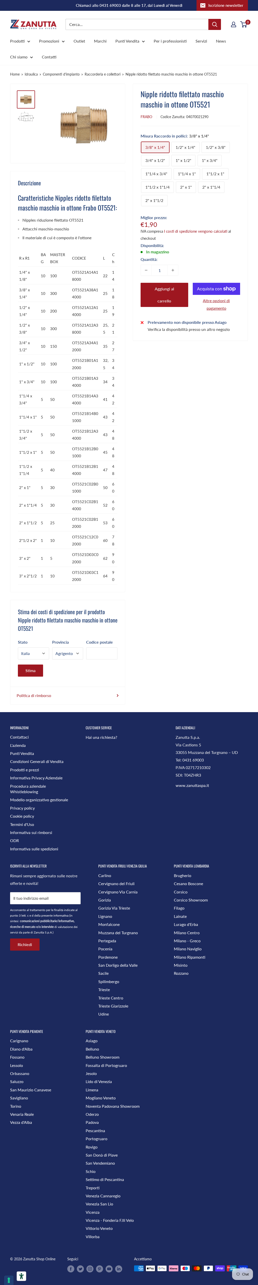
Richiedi (25, 944)
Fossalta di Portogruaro (106, 1065)
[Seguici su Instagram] (89, 1268)
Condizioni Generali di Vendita (36, 761)
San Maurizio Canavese (30, 1089)
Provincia (60, 642)
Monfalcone (109, 924)
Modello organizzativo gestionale (39, 799)
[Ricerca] (214, 24)
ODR (14, 840)
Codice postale (99, 642)
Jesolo (91, 1073)
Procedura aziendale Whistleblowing (28, 789)
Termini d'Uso (22, 824)
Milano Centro (187, 932)
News (221, 41)
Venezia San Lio (99, 1203)
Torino (15, 1106)
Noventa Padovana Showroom (113, 1106)
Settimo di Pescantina (105, 1179)
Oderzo (92, 1114)
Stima (30, 670)
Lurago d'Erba (186, 924)
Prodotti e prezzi (24, 769)
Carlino (104, 875)
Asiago (92, 1040)
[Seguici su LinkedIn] (118, 1268)
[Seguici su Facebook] (70, 1268)
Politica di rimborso (34, 695)
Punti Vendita (127, 41)
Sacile (103, 973)
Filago (179, 908)
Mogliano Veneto (101, 1097)
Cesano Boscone (188, 883)
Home (15, 74)
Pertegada (107, 940)
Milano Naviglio (188, 948)
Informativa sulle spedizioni (34, 848)
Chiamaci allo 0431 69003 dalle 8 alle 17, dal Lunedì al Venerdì (129, 5)
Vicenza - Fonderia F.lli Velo (110, 1220)
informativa (61, 915)
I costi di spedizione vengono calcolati (195, 231)
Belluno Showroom (102, 1057)
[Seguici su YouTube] (109, 1268)
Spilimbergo (108, 981)
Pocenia (105, 948)
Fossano (17, 1057)
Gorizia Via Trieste (114, 908)
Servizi (201, 41)
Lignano (105, 916)
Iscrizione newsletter (225, 5)
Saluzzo (16, 1081)
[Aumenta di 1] (173, 270)
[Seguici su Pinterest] (99, 1268)
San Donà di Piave (102, 1155)
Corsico (180, 891)
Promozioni (49, 41)
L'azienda (18, 745)
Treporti (93, 1187)
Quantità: (149, 259)
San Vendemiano (100, 1163)
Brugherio (182, 875)
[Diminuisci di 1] (146, 270)
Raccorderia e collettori (102, 74)
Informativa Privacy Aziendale (36, 777)
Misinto (180, 965)
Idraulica (31, 74)
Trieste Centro (110, 997)
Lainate (180, 916)
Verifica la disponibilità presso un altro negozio (189, 329)
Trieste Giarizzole (113, 1005)
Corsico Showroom (191, 899)
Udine (103, 1014)
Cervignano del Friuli (116, 883)
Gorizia (104, 899)
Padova (92, 1122)
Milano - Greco (187, 940)
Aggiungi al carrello (164, 294)
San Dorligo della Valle (118, 965)
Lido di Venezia (99, 1081)
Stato (22, 642)
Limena (92, 1089)
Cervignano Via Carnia (118, 891)
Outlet (79, 41)
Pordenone (108, 957)
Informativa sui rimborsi (31, 832)
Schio (90, 1171)
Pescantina (95, 1130)
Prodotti (17, 41)
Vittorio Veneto (99, 1228)
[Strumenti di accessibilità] (21, 1276)
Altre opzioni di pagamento (216, 304)
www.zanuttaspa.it (192, 785)
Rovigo (92, 1146)
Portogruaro (96, 1138)
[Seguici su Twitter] (80, 1268)
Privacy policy (22, 808)
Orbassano (19, 1073)
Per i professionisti (170, 41)
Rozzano (181, 973)
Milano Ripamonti (189, 957)
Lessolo (16, 1065)
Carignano (19, 1040)
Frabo (146, 117)
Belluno (92, 1049)
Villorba (93, 1236)
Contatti (49, 56)
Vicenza (93, 1212)
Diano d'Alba (21, 1049)
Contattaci (19, 737)
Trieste (104, 989)
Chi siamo (18, 56)
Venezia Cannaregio (103, 1195)
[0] (244, 24)
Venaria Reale (22, 1114)
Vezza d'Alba (21, 1122)
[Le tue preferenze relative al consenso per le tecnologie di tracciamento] (9, 1280)
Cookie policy (22, 816)
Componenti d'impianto (61, 74)
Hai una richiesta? (101, 737)
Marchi (100, 41)
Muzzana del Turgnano (118, 932)
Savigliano (19, 1097)
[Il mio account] (233, 24)
